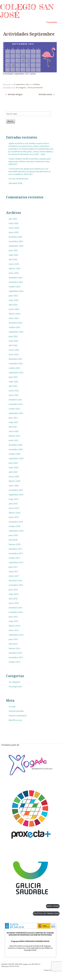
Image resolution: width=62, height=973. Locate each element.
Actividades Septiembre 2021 (16, 74)
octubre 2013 (14, 662)
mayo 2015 (13, 621)
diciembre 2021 (15, 400)
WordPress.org (15, 720)
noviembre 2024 (16, 282)
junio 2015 (13, 617)
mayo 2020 (13, 467)
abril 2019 (13, 504)
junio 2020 (13, 463)
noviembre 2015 (16, 612)
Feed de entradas (16, 711)
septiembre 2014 (16, 635)
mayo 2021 (13, 422)
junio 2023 (13, 336)
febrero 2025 (14, 268)
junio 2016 (13, 589)
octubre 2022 (14, 368)
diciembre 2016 (15, 580)
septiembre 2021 (16, 413)
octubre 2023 (14, 327)
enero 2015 (14, 630)
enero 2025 (14, 273)
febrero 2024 (14, 314)
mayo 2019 (13, 499)
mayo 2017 (13, 571)
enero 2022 (14, 395)
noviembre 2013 (16, 657)
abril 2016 (13, 599)
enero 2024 (14, 318)
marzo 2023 (14, 350)
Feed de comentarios (18, 715)
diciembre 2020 (15, 445)
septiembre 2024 (16, 291)
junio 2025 (13, 250)
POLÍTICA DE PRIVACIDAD (46, 913)
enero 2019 (14, 517)
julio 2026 (13, 219)
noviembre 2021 (16, 404)
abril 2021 (13, 427)
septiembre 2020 (16, 458)
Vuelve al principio (51, 970)
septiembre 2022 (16, 372)
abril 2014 (13, 644)
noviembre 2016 (16, 585)
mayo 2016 (13, 594)
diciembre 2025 (15, 237)
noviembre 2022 (16, 363)
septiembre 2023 (16, 332)
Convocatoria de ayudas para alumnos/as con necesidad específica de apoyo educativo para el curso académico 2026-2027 (29, 171)
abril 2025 (13, 259)
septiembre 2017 (16, 562)
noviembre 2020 (16, 449)
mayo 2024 (13, 300)
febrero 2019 (14, 513)
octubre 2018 (14, 526)
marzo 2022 (14, 391)
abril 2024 (13, 305)
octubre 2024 (14, 286)
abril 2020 (13, 472)
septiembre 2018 (16, 531)
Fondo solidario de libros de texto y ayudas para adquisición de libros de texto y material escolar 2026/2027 (29, 161)
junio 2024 (13, 296)
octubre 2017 (14, 558)
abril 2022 (13, 386)
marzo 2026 (14, 228)
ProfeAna (36, 85)
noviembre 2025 (16, 241)
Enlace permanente (35, 88)
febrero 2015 (14, 626)
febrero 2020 (14, 481)
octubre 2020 (14, 454)
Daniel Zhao (14, 966)
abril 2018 (13, 540)
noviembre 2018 (16, 522)
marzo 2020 (14, 476)
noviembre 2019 (16, 490)
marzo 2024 (14, 309)
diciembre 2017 (15, 549)
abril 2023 (13, 345)
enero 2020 (14, 485)
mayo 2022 (13, 381)
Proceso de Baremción (18, 179)
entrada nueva (47, 94)
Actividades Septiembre (29, 34)
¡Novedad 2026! (15, 183)
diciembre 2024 (15, 277)
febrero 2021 (14, 436)
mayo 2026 (13, 223)
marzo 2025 (14, 264)
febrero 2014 (14, 648)
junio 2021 (13, 418)
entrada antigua (13, 94)
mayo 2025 (13, 255)
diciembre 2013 (15, 653)
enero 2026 (14, 232)
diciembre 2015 (15, 608)
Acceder (12, 706)
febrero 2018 (14, 544)
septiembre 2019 (16, 495)
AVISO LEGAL (52, 906)
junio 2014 (13, 639)
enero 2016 (14, 603)
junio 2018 (13, 535)
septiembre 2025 (16, 246)
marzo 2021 (14, 431)
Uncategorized (15, 686)
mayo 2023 (13, 341)
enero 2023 (14, 354)
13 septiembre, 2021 (21, 85)
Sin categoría (21, 88)
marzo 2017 (14, 576)
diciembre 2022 (15, 359)
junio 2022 (13, 377)
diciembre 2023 (15, 323)
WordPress (36, 964)
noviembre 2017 (16, 553)
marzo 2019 (14, 508)
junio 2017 (13, 567)
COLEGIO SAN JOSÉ (27, 11)
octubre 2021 (14, 409)
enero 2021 (14, 440)
